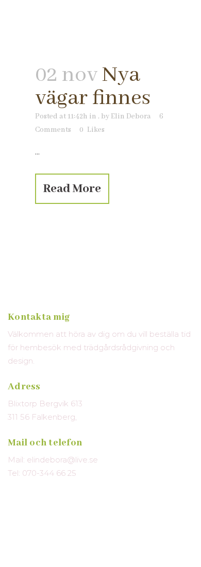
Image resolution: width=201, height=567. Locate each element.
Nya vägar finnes (92, 86)
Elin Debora (131, 116)
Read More (72, 188)
